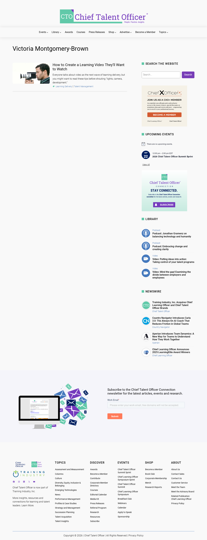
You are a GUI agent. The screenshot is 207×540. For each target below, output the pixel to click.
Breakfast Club (125, 499)
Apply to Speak (125, 512)
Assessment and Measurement (69, 469)
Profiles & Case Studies (66, 503)
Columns (59, 474)
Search (188, 74)
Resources (95, 517)
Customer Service (179, 483)
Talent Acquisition (63, 517)
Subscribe (94, 521)
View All (146, 164)
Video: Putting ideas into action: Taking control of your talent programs (173, 260)
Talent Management (83, 86)
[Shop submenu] (115, 32)
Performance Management (67, 499)
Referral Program (98, 508)
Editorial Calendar (98, 494)
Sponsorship (124, 516)
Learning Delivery (64, 86)
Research (94, 512)
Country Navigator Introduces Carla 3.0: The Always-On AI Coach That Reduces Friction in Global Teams (171, 320)
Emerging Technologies (66, 490)
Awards (93, 469)
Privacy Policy (177, 503)
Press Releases (97, 503)
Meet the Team (178, 487)
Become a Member (99, 474)
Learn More (27, 505)
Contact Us (176, 478)
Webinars (122, 503)
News (57, 494)
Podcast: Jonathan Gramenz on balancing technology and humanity (171, 235)
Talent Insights (62, 521)
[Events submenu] (47, 32)
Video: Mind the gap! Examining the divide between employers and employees (171, 274)
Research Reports (153, 487)
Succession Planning (64, 512)
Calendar (122, 507)
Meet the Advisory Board (182, 491)
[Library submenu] (60, 32)
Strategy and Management (67, 508)
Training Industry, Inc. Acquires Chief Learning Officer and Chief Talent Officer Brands (172, 305)
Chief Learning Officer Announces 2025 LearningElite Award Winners (171, 351)
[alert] (168, 144)
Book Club (150, 474)
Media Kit (94, 499)
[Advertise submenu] (131, 32)
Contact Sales (177, 474)
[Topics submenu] (167, 32)
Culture (58, 478)
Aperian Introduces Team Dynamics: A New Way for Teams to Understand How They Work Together (173, 336)
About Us (175, 469)
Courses (94, 490)
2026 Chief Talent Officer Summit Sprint (172, 156)
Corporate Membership (156, 478)
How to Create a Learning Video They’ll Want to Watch (88, 67)
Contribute (95, 478)
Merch (148, 483)
